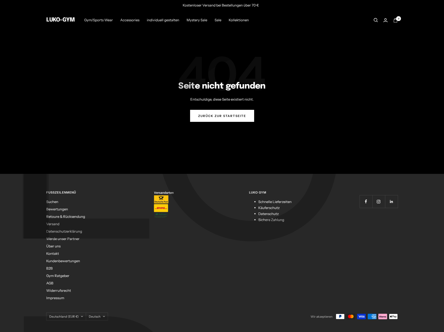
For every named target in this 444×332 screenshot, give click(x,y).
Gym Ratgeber (57, 276)
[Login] (385, 20)
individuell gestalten (163, 20)
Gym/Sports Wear (98, 20)
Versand (52, 224)
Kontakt (52, 253)
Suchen (52, 202)
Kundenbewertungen (63, 261)
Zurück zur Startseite (222, 116)
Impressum (55, 298)
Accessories (129, 20)
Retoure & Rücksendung (65, 216)
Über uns (53, 246)
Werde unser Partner (63, 239)
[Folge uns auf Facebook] (366, 201)
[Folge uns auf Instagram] (378, 201)
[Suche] (376, 20)
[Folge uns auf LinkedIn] (391, 201)
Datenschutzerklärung (64, 231)
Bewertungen (57, 209)
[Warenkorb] (395, 20)
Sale (218, 20)
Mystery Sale (197, 20)
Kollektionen (239, 20)
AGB (49, 283)
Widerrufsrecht (58, 290)
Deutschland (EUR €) (64, 316)
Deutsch (95, 316)
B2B (49, 268)
